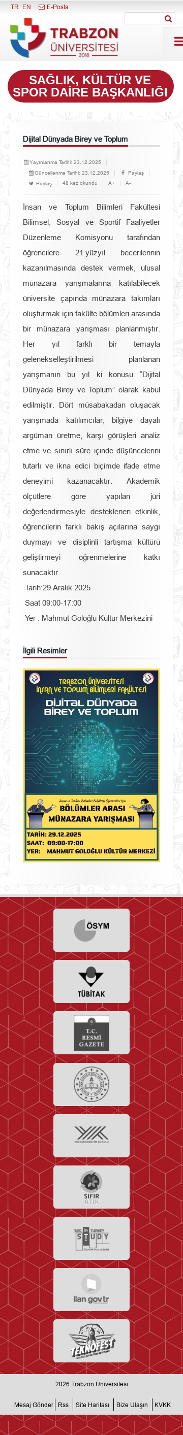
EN (26, 7)
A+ (111, 183)
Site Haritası (92, 1404)
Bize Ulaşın (132, 1404)
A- (128, 183)
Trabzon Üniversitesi (99, 1384)
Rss (63, 1404)
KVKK (163, 1404)
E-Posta (57, 7)
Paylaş (135, 173)
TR (15, 7)
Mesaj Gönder (33, 1404)
